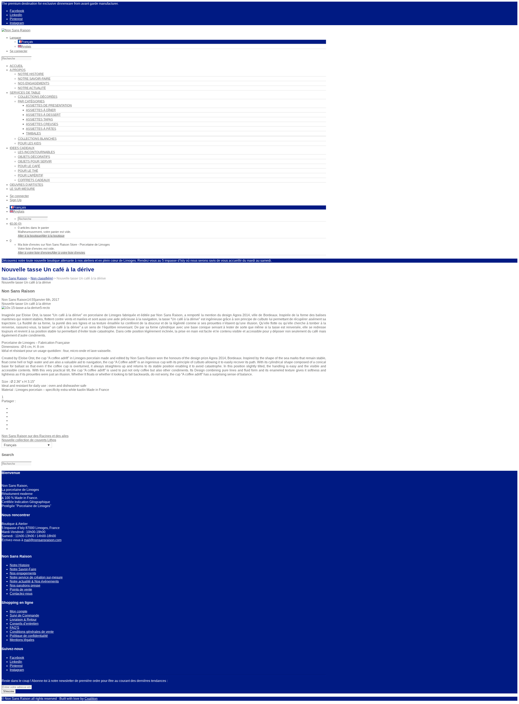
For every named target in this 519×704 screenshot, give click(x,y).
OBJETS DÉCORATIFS (34, 156)
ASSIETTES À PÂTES (41, 128)
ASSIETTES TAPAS (39, 119)
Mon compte (18, 611)
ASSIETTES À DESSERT (43, 114)
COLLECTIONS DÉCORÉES (37, 96)
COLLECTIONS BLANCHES (37, 138)
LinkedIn (16, 15)
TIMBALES (33, 133)
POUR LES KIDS (29, 143)
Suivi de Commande (24, 615)
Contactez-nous (21, 593)
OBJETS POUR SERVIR (35, 161)
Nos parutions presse (25, 585)
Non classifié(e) (42, 278)
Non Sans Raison (14, 278)
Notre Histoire (20, 565)
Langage (15, 37)
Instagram (17, 23)
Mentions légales (22, 640)
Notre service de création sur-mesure (36, 577)
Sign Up (15, 200)
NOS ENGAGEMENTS (33, 83)
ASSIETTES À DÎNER (41, 110)
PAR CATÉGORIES (31, 101)
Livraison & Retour (23, 619)
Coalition (91, 698)
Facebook (17, 11)
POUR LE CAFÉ (29, 166)
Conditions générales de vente (32, 631)
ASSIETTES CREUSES (42, 124)
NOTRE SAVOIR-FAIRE (34, 78)
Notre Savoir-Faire (23, 569)
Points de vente (21, 589)
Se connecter (18, 51)
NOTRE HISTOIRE (31, 74)
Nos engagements (23, 573)
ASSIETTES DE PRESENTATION (49, 105)
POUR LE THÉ (28, 170)
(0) (15, 223)
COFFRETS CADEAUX (34, 180)
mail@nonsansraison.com (42, 540)
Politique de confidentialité (29, 635)
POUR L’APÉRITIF (30, 175)
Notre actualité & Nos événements (34, 581)
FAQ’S (14, 627)
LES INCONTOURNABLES (36, 152)
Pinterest (16, 19)
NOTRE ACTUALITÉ (32, 88)
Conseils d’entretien (24, 623)
